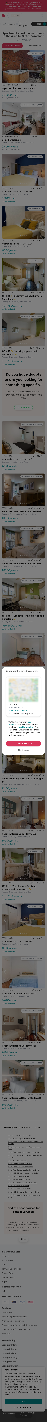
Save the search (24, 743)
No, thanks (23, 750)
